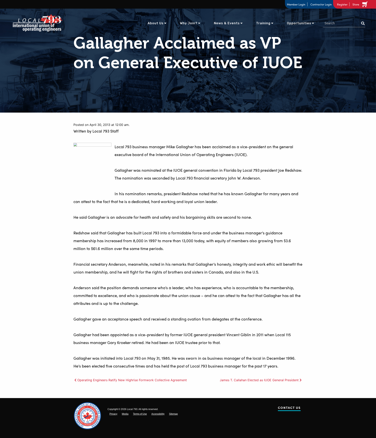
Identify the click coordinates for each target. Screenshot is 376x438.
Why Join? (188, 23)
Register (342, 4)
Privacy (113, 414)
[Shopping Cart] (365, 4)
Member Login (296, 4)
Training (263, 23)
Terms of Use (140, 414)
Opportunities (299, 23)
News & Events (227, 23)
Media (125, 414)
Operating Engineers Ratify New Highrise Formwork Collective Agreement (132, 380)
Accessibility (157, 414)
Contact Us (289, 408)
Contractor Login (321, 4)
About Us (156, 23)
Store (355, 4)
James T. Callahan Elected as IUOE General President (259, 380)
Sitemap (173, 414)
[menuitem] (155, 23)
